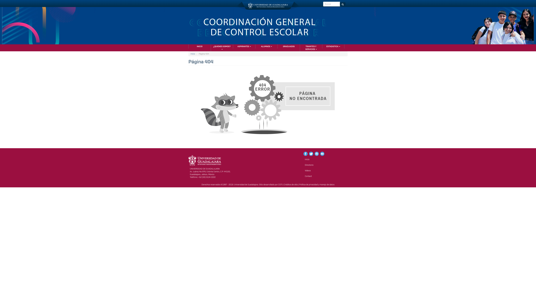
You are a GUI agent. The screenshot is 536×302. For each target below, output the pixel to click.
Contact (308, 176)
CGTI (280, 184)
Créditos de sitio (291, 184)
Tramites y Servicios (311, 47)
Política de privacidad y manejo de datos (316, 184)
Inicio (199, 46)
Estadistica (332, 46)
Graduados (289, 46)
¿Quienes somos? (222, 46)
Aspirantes (243, 46)
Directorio (309, 165)
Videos (308, 170)
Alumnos (266, 46)
